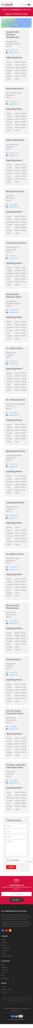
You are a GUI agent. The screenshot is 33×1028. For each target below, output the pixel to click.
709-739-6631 (13, 361)
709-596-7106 (13, 516)
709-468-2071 (13, 102)
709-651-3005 (12, 672)
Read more (25, 926)
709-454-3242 (13, 413)
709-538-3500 (13, 567)
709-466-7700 (13, 153)
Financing (4, 992)
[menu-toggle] (2, 5)
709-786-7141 (12, 464)
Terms (3, 953)
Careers (3, 945)
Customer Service (6, 989)
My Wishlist (4, 967)
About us (3, 940)
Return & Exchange (6, 956)
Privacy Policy (5, 951)
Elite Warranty (5, 978)
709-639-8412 (13, 256)
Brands (3, 973)
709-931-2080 (13, 780)
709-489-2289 (13, 50)
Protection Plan (5, 948)
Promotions (4, 970)
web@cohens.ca (13, 53)
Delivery (3, 987)
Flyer (2, 975)
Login (2, 964)
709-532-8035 (13, 204)
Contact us (4, 942)
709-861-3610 (12, 726)
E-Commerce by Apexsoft (16, 1019)
